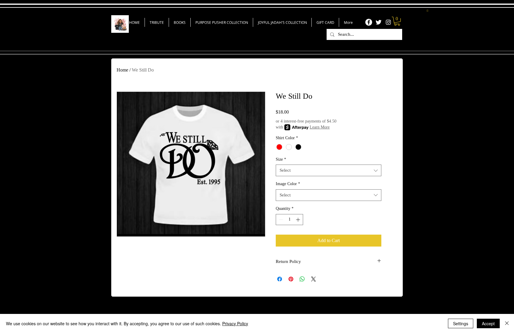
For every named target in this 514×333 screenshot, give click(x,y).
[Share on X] (313, 279)
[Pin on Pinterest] (290, 279)
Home (122, 69)
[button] (427, 11)
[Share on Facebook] (279, 279)
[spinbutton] (289, 219)
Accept (488, 323)
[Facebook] (368, 22)
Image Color (288, 184)
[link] (397, 21)
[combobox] (328, 170)
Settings (460, 323)
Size (281, 159)
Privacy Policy (235, 323)
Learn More (320, 127)
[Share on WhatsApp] (302, 279)
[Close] (506, 323)
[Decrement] (280, 219)
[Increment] (298, 219)
